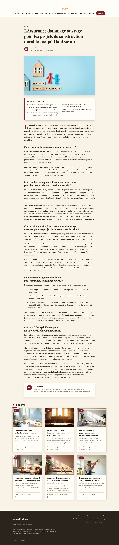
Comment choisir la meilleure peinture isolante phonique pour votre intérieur (59, 480)
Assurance (43, 13)
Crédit (51, 13)
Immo (28, 13)
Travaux (35, 13)
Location (83, 13)
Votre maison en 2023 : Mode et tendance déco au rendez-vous (27, 479)
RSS (105, 522)
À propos (91, 13)
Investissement (73, 13)
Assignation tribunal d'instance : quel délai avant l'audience (56, 432)
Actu (22, 13)
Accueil (16, 13)
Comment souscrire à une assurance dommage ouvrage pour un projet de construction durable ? (43, 115)
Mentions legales (97, 522)
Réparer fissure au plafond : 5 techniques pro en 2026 (90, 479)
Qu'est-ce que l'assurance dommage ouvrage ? (43, 105)
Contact (100, 13)
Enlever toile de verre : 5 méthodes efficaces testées (25, 431)
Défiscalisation (60, 13)
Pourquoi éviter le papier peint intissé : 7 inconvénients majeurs (88, 432)
